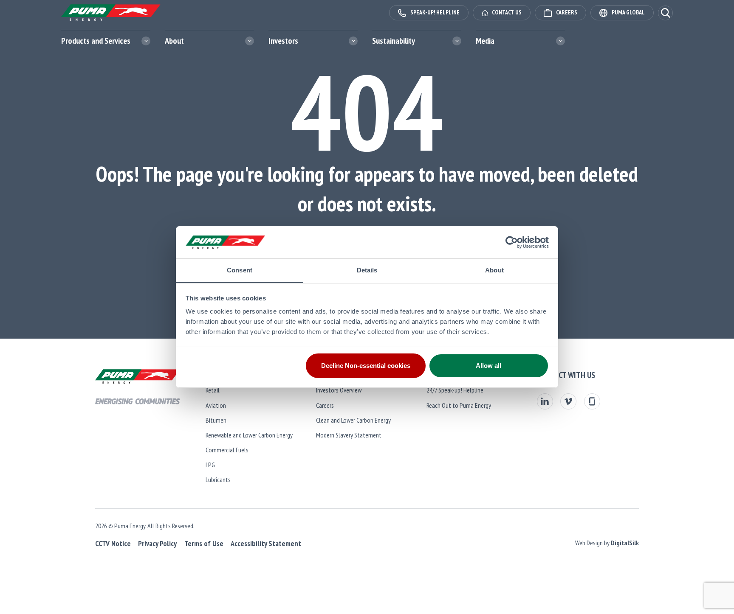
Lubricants (218, 479)
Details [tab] (367, 270)
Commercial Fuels (227, 450)
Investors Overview (338, 390)
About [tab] (494, 270)
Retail (213, 390)
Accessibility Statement (266, 543)
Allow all (488, 365)
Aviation (216, 405)
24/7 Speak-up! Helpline (454, 390)
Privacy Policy (157, 543)
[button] (665, 13)
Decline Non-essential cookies (365, 365)
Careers (325, 405)
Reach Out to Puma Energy (458, 405)
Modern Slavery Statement (348, 435)
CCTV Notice (113, 543)
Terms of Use (203, 543)
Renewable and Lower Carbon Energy (249, 435)
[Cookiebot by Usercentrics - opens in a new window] (511, 242)
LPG (210, 464)
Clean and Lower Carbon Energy (353, 420)
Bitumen (216, 420)
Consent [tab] (239, 270)
